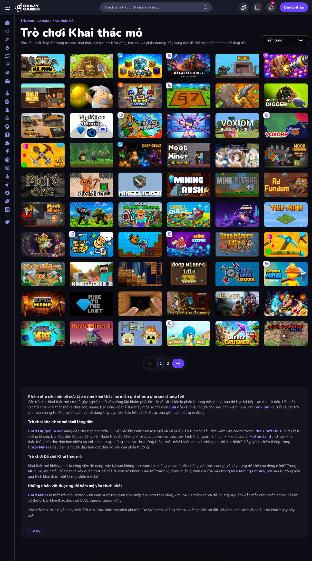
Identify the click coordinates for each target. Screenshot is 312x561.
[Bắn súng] (7, 118)
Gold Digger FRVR (45, 431)
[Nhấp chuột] (7, 184)
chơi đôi (176, 407)
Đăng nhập (294, 7)
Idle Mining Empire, (248, 471)
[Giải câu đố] (7, 135)
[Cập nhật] (7, 56)
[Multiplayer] (7, 72)
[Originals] (7, 64)
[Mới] (7, 39)
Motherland (260, 436)
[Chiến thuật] (7, 126)
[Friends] (244, 7)
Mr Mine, (35, 471)
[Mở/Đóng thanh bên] (8, 7)
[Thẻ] (7, 222)
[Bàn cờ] (7, 110)
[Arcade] (7, 93)
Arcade (43, 21)
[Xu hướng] (7, 47)
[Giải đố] (7, 143)
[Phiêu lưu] (7, 193)
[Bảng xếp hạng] (7, 81)
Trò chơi (27, 21)
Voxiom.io (264, 407)
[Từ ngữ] (7, 209)
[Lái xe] (7, 168)
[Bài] (7, 101)
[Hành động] (7, 151)
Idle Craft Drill (268, 431)
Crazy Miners (39, 447)
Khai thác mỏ (63, 21)
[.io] (7, 160)
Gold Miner (38, 495)
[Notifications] (271, 7)
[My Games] (257, 7)
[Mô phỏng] (7, 176)
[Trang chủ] (7, 23)
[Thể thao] (7, 201)
